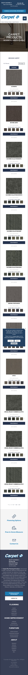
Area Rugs (14, 614)
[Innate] (17, 310)
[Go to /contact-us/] (14, 541)
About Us (14, 643)
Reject (17, 340)
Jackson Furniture (14, 634)
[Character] (9, 165)
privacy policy (16, 336)
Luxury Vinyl (14, 613)
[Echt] (9, 93)
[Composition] (17, 165)
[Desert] (9, 129)
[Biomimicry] (14, 149)
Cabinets (14, 621)
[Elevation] (13, 129)
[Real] (21, 93)
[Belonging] (14, 294)
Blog (14, 651)
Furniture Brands (14, 636)
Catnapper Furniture (14, 633)
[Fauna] (17, 129)
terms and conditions (9, 337)
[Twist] (21, 238)
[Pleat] (17, 238)
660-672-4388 (20, 4)
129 (19, 504)
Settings (14, 343)
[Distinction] (21, 165)
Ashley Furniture (14, 631)
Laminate (14, 611)
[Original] (21, 310)
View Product (14, 98)
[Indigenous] (13, 310)
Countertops (14, 623)
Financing (14, 648)
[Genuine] (13, 93)
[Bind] (14, 221)
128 (16, 504)
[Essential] (9, 310)
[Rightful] (18, 382)
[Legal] (17, 93)
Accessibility (14, 662)
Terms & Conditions (14, 667)
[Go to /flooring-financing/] (14, 517)
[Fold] (13, 238)
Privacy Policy (14, 665)
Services (14, 644)
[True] (22, 382)
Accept (10, 340)
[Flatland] (21, 129)
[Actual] (14, 77)
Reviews (14, 650)
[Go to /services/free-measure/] (14, 529)
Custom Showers (14, 624)
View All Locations (14, 6)
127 (13, 504)
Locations (14, 646)
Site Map (14, 664)
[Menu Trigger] (25, 18)
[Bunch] (9, 238)
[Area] (14, 113)
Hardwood (14, 609)
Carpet (14, 607)
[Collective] (13, 165)
